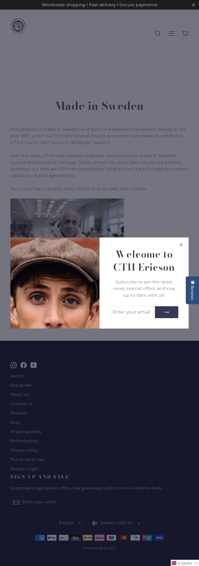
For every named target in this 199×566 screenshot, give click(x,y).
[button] (185, 563)
